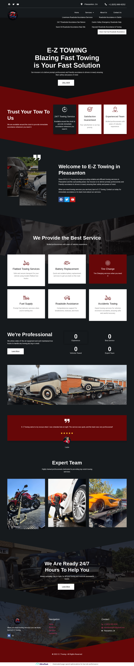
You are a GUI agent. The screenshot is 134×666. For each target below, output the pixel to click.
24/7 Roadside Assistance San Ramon (71, 22)
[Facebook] (9, 635)
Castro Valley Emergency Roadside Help (106, 22)
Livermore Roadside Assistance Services (77, 17)
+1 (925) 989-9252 (117, 4)
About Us (103, 13)
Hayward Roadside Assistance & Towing (106, 27)
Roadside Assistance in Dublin (110, 17)
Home (76, 13)
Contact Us (117, 13)
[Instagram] (13, 635)
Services (88, 13)
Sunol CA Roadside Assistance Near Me (70, 27)
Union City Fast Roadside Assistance (112, 32)
